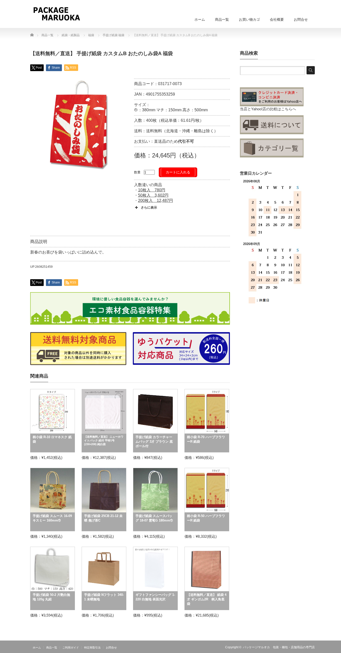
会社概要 (277, 19)
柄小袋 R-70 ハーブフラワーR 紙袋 (206, 439)
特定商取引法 (92, 647)
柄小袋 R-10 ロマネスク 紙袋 (52, 439)
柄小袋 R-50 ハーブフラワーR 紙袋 (206, 518)
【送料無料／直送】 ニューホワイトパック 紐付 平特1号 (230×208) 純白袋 (103, 440)
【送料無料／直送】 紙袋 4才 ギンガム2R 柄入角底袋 (206, 599)
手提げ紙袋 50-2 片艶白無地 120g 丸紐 (51, 597)
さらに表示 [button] (149, 207)
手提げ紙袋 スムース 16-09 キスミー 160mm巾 (52, 518)
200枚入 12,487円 (155, 200)
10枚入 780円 (151, 190)
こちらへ (288, 109)
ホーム (199, 19)
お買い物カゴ (249, 19)
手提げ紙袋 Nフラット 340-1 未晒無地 (104, 597)
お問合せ (301, 19)
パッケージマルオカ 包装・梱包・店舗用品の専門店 (279, 647)
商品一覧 (222, 19)
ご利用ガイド (70, 647)
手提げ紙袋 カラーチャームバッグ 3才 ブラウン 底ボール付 (154, 441)
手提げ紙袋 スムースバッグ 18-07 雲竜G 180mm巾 (154, 518)
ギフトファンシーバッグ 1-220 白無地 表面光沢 (155, 597)
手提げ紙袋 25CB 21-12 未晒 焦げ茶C (103, 518)
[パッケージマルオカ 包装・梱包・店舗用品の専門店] (56, 13)
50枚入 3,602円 (153, 195)
